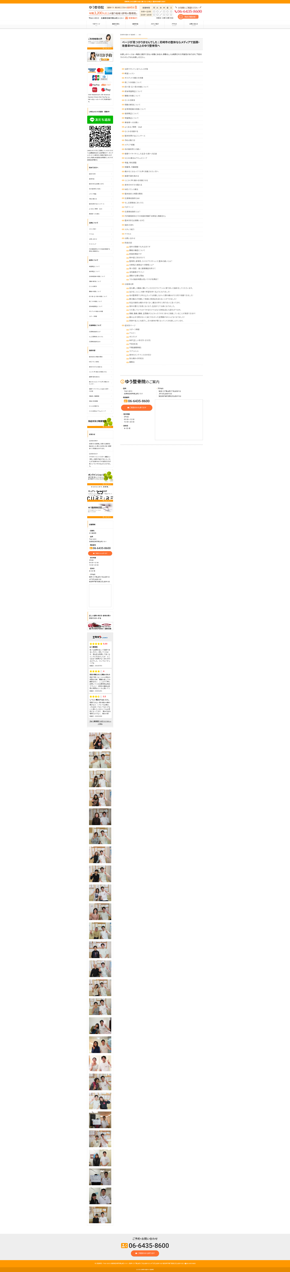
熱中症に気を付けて (137, 258)
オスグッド (133, 337)
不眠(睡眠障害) (135, 348)
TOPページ (96, 24)
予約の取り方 (130, 140)
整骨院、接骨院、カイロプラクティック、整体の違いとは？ (150, 261)
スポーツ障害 (134, 329)
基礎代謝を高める (132, 176)
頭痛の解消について (132, 105)
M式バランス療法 (131, 189)
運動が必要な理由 (136, 276)
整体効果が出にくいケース (135, 136)
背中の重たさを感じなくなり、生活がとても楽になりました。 (152, 306)
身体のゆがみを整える (133, 185)
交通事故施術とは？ (132, 212)
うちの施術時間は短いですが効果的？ (143, 279)
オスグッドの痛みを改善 (134, 78)
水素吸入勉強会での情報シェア (141, 265)
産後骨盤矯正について (133, 91)
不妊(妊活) (133, 344)
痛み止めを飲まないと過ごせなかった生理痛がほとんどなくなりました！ (157, 317)
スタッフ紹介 (155, 24)
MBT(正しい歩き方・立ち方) (140, 340)
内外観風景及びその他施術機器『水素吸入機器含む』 (145, 216)
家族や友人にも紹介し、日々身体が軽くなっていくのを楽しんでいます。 (156, 321)
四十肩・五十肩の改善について (137, 87)
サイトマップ (92, 244)
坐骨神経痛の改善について (135, 109)
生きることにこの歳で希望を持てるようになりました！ (149, 292)
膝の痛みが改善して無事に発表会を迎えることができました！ (153, 299)
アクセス (174, 24)
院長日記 (128, 243)
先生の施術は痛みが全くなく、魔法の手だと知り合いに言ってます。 (154, 303)
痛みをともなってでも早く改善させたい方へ (142, 171)
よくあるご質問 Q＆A (133, 127)
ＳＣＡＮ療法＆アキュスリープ (136, 158)
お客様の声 (129, 284)
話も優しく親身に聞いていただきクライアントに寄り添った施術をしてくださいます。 (161, 288)
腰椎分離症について (137, 250)
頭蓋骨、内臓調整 (131, 167)
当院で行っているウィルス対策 (136, 69)
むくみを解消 (130, 100)
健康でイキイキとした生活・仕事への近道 (141, 154)
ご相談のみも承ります (136, 407)
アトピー (132, 333)
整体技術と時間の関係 (134, 194)
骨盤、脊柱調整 (131, 163)
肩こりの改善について (133, 82)
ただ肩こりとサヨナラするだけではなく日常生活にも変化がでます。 (155, 310)
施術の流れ (116, 24)
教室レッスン (130, 73)
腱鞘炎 (132, 362)
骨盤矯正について (132, 118)
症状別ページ (130, 325)
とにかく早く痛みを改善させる (136, 180)
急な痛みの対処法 (136, 358)
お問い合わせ (193, 24)
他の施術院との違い (132, 149)
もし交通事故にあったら (134, 203)
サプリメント (134, 351)
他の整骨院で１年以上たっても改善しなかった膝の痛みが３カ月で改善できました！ (161, 295)
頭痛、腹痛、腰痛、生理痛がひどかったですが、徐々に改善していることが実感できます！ (162, 313)
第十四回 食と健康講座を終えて (142, 268)
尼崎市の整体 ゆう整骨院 (147, 1269)
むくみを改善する (131, 131)
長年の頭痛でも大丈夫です (139, 247)
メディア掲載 (130, 145)
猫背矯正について (132, 113)
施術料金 (135, 24)
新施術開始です (135, 254)
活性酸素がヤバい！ (136, 272)
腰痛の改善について (132, 96)
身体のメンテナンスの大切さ (140, 355)
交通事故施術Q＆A (132, 198)
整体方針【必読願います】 (134, 220)
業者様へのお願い (132, 122)
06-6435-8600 (137, 401)
